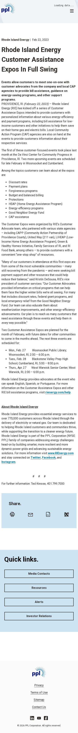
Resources (39, 588)
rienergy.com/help (58, 392)
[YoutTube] (39, 718)
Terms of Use (39, 692)
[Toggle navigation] (72, 11)
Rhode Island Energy (15, 39)
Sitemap (39, 699)
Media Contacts (39, 573)
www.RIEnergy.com (61, 453)
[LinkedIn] (32, 718)
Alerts (39, 602)
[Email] (29, 513)
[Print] (11, 513)
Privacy (39, 685)
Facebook (49, 457)
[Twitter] (65, 513)
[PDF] (47, 513)
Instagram (8, 462)
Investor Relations (39, 616)
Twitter (36, 457)
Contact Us (39, 707)
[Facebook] (46, 718)
